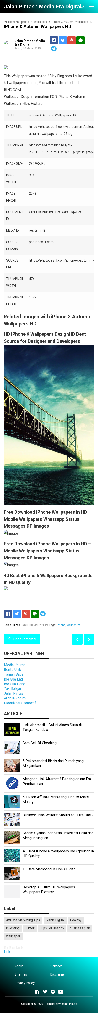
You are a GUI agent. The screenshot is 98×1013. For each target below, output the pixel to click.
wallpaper (13, 936)
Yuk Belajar (12, 688)
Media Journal (15, 665)
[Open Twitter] (45, 992)
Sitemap (21, 974)
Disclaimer (58, 974)
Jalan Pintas (13, 693)
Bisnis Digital (55, 920)
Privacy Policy (25, 983)
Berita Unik (12, 669)
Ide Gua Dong (14, 684)
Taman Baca (13, 674)
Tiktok (30, 928)
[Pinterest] (71, 40)
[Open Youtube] (60, 992)
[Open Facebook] (37, 992)
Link (7, 952)
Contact (56, 966)
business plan (80, 928)
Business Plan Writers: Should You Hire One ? (58, 815)
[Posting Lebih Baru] (89, 639)
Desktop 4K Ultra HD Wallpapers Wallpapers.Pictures (49, 889)
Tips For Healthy (52, 928)
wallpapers (73, 625)
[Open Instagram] (53, 992)
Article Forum (15, 698)
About (19, 966)
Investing (13, 928)
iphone (61, 625)
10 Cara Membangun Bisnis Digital (49, 869)
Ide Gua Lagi (13, 679)
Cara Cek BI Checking (40, 743)
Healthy (75, 920)
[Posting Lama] (77, 639)
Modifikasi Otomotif (20, 703)
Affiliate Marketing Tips (23, 920)
